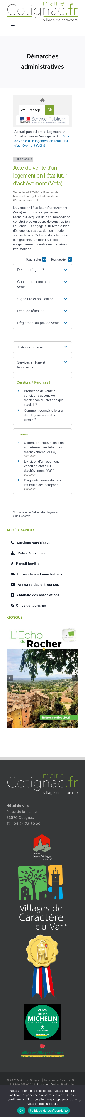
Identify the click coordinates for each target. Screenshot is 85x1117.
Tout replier (34, 259)
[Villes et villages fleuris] (42, 1046)
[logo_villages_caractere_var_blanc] (43, 866)
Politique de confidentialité (49, 1110)
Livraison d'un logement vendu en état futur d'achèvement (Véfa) (41, 466)
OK (21, 1110)
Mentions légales (48, 1084)
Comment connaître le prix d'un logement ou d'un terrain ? (43, 415)
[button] (42, 270)
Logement (54, 132)
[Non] (79, 1101)
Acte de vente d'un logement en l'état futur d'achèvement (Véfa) (41, 140)
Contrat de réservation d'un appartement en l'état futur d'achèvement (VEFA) (44, 447)
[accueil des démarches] (42, 100)
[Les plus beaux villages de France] (42, 836)
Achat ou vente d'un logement (36, 136)
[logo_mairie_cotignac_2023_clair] (42, 774)
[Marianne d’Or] (42, 936)
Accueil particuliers (28, 132)
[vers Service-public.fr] (42, 120)
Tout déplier (59, 259)
